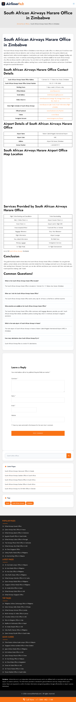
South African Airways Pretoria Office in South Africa (20, 480)
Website (13, 415)
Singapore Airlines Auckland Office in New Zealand (19, 645)
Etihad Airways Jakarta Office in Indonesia (17, 533)
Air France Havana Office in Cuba (14, 669)
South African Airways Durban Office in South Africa (20, 484)
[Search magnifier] (68, 455)
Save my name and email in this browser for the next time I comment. (33, 425)
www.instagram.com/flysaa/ (55, 118)
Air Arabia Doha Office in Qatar (13, 588)
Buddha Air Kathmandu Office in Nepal (15, 623)
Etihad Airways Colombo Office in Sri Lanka (17, 578)
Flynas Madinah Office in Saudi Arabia (15, 672)
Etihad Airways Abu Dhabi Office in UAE (16, 546)
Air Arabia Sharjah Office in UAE (14, 627)
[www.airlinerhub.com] (12, 4)
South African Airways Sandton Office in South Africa (20, 475)
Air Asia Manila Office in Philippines (14, 568)
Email (13, 405)
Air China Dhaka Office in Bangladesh (15, 662)
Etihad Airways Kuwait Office (13, 526)
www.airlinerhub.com (34, 694)
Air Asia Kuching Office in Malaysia (15, 556)
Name (13, 396)
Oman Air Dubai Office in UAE (13, 665)
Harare (7, 503)
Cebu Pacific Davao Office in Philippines (16, 575)
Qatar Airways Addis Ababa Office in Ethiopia (17, 607)
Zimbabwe (29, 503)
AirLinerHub (20, 24)
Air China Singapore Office (12, 549)
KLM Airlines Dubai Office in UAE (14, 652)
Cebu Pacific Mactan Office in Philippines (16, 630)
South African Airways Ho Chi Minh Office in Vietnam (20, 489)
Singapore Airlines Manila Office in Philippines (17, 585)
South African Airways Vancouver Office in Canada (19, 471)
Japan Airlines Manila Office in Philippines (16, 649)
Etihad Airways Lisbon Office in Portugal (16, 539)
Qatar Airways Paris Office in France (15, 529)
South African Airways (15, 251)
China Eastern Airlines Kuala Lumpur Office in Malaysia (20, 642)
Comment (14, 378)
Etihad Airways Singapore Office (14, 595)
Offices (27, 24)
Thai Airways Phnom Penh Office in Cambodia (18, 543)
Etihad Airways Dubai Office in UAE (15, 591)
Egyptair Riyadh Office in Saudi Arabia (15, 536)
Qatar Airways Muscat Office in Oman (16, 655)
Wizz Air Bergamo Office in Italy (14, 620)
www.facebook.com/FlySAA (55, 111)
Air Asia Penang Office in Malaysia (14, 659)
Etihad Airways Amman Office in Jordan (16, 610)
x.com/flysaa (55, 115)
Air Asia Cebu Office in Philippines (14, 571)
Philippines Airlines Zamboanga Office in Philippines (19, 603)
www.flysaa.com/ (55, 91)
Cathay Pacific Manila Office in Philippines (16, 553)
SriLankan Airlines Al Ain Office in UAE (16, 617)
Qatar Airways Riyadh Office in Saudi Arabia (17, 633)
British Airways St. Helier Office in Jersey (16, 613)
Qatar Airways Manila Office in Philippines (16, 581)
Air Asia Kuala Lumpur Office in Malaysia (16, 565)
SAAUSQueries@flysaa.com (55, 95)
